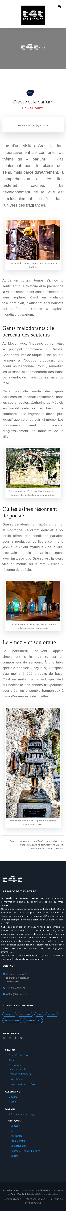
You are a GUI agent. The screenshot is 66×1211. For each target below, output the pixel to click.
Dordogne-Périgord (20, 1074)
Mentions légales (35, 1199)
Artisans (25, 1014)
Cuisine (52, 1014)
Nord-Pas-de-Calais (19, 1055)
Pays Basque (16, 1079)
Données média (12, 1199)
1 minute (9, 1014)
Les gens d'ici (33, 1020)
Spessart (15, 1125)
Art (39, 1014)
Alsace (12, 1060)
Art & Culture (18, 1140)
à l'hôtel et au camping (21, 1114)
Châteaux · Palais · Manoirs (25, 1151)
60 (12, 1130)
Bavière (13, 1096)
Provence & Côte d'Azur (22, 1084)
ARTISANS (16, 1135)
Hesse (12, 1101)
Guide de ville (12, 1020)
